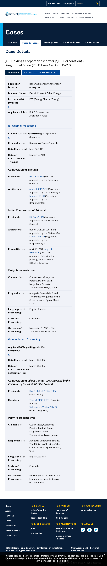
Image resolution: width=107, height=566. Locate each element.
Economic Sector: (17, 93)
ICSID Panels (62, 518)
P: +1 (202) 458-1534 (83, 530)
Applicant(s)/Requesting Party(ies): (18, 349)
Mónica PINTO (37, 196)
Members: (13, 400)
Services (65, 13)
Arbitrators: (14, 189)
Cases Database (30, 43)
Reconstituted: (16, 249)
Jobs (33, 528)
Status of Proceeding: (14, 320)
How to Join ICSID (39, 518)
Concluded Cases (71, 42)
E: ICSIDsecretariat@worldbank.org (89, 530)
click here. (67, 560)
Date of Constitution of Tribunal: (17, 158)
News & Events (86, 17)
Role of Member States (39, 511)
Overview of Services (62, 511)
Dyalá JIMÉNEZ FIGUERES (42, 391)
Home (47, 13)
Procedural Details (48, 72)
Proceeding (13, 72)
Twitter (96, 530)
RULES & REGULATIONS (81, 13)
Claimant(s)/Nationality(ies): (18, 133)
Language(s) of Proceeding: (16, 311)
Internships (36, 533)
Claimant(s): (15, 277)
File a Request (54, 3)
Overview (12, 42)
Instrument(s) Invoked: (16, 101)
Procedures (50, 17)
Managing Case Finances (63, 537)
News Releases (88, 510)
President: (14, 176)
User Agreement (79, 548)
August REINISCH (38, 189)
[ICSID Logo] (21, 15)
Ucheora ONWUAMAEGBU (43, 407)
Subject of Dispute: (14, 85)
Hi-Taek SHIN (36, 176)
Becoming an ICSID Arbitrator (65, 529)
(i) (9, 107)
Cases (61, 17)
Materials (28, 72)
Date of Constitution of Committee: (18, 369)
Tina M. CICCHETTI (39, 400)
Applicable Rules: (17, 112)
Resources (71, 17)
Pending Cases (51, 42)
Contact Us (11, 535)
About (56, 13)
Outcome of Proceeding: (15, 330)
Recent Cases (92, 42)
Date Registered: (17, 149)
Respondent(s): (16, 143)
